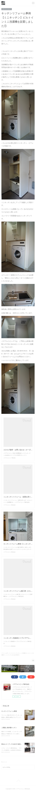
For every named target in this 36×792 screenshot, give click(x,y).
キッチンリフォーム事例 (9, 711)
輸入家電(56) (16, 655)
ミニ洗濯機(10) (23, 653)
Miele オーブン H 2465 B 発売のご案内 (13, 744)
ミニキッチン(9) (9, 655)
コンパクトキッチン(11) (14, 653)
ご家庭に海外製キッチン (9, 727)
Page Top (18, 781)
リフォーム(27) (4, 653)
